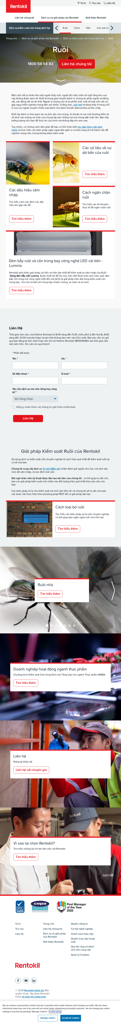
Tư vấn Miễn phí (51, 468)
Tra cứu (96, 3)
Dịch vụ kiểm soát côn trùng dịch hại (29, 28)
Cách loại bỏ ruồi (69, 507)
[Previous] (7, 590)
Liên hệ (111, 3)
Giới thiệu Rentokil (53, 941)
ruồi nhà (77, 104)
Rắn (88, 28)
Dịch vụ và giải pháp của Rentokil (40, 38)
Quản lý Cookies (80, 954)
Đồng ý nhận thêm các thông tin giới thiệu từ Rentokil (45, 407)
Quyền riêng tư (79, 923)
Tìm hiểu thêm (22, 219)
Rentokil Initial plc (34, 990)
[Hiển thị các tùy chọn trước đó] (56, 28)
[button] (60, 81)
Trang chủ (11, 38)
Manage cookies (47, 1018)
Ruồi (65, 28)
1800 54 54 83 (40, 63)
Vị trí (83, 3)
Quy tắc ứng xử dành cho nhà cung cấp (82, 948)
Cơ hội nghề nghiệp (82, 928)
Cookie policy (55, 1011)
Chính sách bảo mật (82, 934)
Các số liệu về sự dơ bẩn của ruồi (96, 150)
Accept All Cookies (70, 1018)
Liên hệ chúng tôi (77, 64)
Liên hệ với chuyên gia (31, 770)
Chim (77, 28)
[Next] (47, 625)
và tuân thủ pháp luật (34, 996)
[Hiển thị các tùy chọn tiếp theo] (112, 28)
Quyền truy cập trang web (83, 940)
